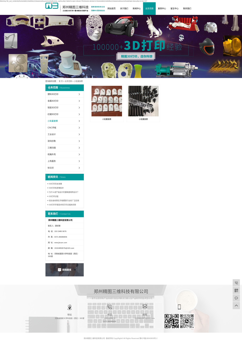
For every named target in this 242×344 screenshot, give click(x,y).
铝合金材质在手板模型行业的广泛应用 (64, 201)
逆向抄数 (52, 141)
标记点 (51, 168)
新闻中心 (137, 8)
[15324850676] (236, 282)
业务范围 (149, 8)
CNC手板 (52, 128)
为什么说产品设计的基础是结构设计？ (64, 192)
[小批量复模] (107, 101)
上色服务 (52, 161)
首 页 (61, 81)
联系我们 (187, 8)
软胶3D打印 (53, 108)
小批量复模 (78, 81)
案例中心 (162, 8)
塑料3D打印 (53, 94)
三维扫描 (52, 148)
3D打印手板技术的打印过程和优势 (62, 205)
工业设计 (52, 134)
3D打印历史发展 (55, 184)
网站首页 (112, 8)
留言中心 (175, 8)
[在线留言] (236, 298)
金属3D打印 (53, 101)
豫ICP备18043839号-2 (148, 338)
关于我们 (124, 8)
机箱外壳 (52, 154)
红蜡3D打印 (53, 114)
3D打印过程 (53, 196)
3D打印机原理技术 (56, 188)
